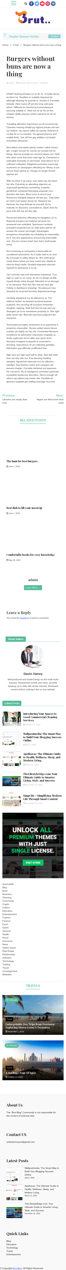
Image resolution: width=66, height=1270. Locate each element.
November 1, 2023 (15, 1032)
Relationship (8, 954)
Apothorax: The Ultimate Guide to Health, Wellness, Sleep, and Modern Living (42, 757)
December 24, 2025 (34, 785)
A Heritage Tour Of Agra (21, 1073)
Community (8, 901)
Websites (7, 974)
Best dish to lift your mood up (24, 508)
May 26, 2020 (14, 560)
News (5, 944)
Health (5, 934)
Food (35, 83)
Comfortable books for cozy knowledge (30, 554)
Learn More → (33, 587)
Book (5, 891)
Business (7, 894)
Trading (6, 964)
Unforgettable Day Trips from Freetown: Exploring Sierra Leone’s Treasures (30, 1026)
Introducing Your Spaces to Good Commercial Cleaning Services (40, 717)
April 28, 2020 (24, 83)
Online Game (9, 947)
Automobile (8, 884)
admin (11, 83)
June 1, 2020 (14, 466)
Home (5, 937)
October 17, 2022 (32, 725)
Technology (8, 961)
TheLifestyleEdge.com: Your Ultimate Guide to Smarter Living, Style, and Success (40, 777)
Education (7, 911)
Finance (6, 921)
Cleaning (6, 897)
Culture (6, 907)
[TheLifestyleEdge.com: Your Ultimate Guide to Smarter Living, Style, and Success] (14, 1210)
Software (6, 957)
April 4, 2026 (30, 745)
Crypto (5, 904)
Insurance (7, 941)
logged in (24, 618)
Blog (4, 887)
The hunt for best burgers (22, 461)
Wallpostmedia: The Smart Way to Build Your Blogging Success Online (42, 737)
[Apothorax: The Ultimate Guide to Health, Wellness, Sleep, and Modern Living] (14, 1192)
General (6, 931)
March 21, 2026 (32, 765)
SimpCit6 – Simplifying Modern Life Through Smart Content (42, 797)
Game (5, 927)
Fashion (6, 917)
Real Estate (8, 951)
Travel (5, 967)
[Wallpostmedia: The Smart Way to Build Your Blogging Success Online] (14, 1174)
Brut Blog (17, 1268)
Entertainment (9, 914)
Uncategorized (9, 971)
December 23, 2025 (34, 803)
